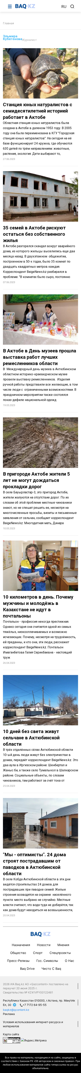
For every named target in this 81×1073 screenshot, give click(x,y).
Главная (8, 23)
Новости (44, 945)
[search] (72, 6)
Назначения (21, 945)
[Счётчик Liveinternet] (11, 1040)
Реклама (9, 1014)
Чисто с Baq (51, 969)
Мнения (63, 945)
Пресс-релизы (18, 961)
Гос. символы (47, 961)
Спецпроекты (60, 953)
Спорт (38, 953)
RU (63, 6)
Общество (18, 953)
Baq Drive (27, 969)
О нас (69, 961)
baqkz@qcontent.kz (16, 1009)
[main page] (36, 6)
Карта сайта (11, 1034)
